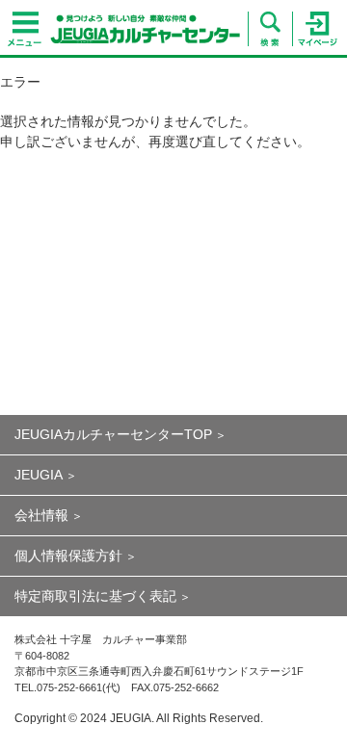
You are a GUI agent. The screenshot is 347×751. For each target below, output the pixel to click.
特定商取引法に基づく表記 (95, 596)
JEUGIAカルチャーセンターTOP (113, 434)
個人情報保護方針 (68, 555)
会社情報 (41, 515)
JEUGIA (38, 474)
